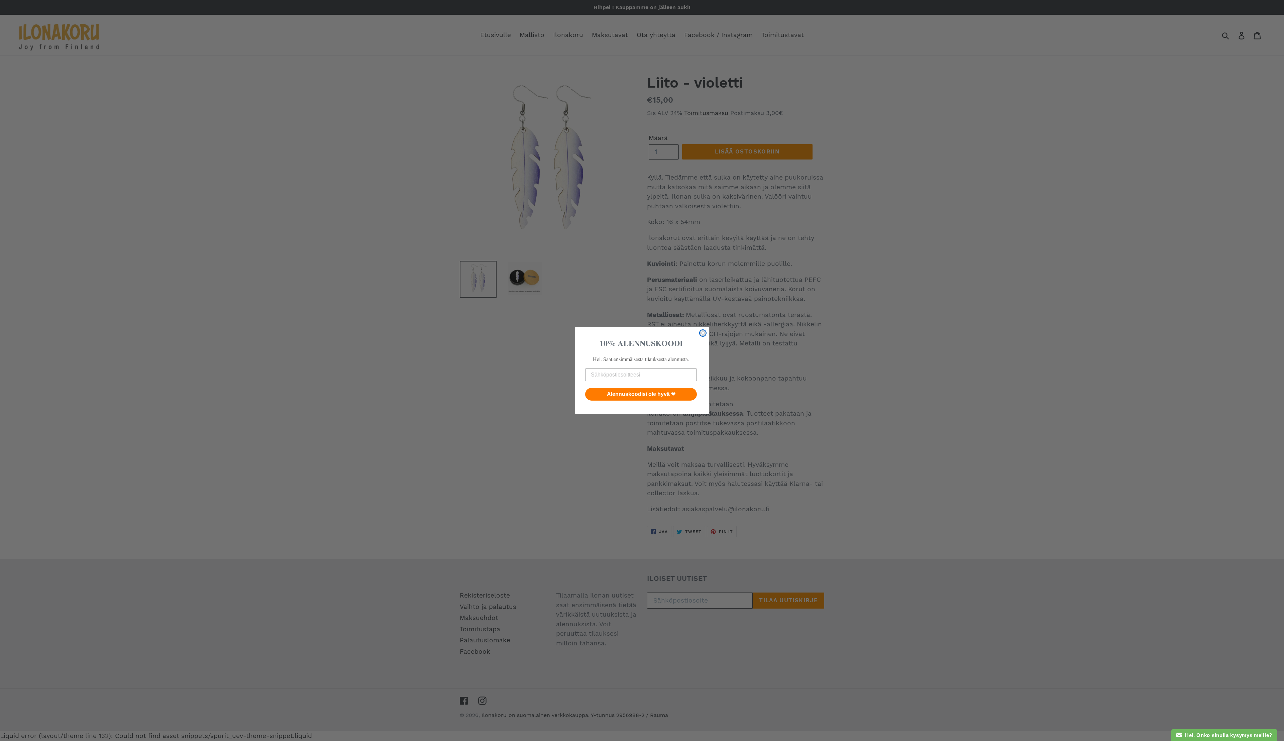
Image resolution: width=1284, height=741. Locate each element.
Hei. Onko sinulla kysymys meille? (1227, 735)
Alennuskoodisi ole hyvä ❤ (641, 394)
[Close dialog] (703, 333)
